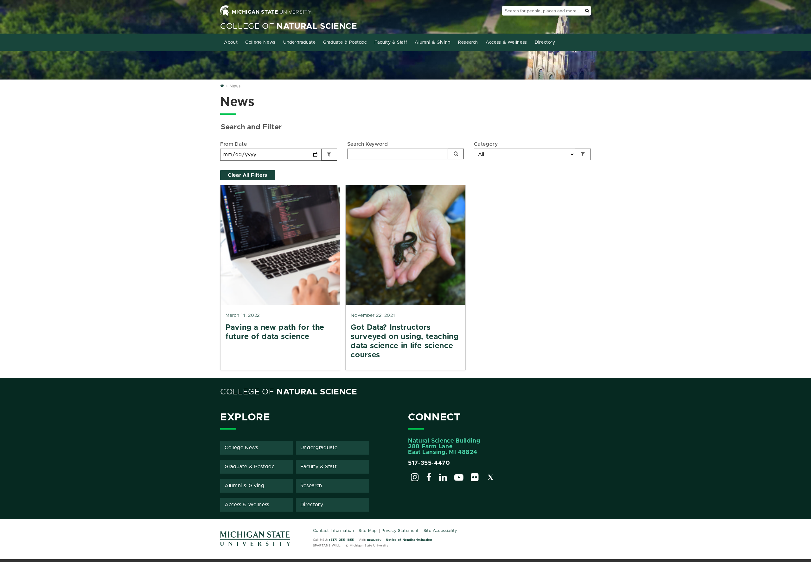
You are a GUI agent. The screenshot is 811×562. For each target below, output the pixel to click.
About (231, 42)
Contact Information (333, 531)
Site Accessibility (440, 531)
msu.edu (374, 539)
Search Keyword (367, 144)
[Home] (222, 86)
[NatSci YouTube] (459, 478)
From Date (233, 144)
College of (288, 26)
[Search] (456, 154)
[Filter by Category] (583, 154)
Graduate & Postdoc (345, 42)
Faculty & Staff (390, 42)
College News (260, 42)
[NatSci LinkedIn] (443, 478)
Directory (545, 42)
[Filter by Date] (329, 155)
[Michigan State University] (255, 540)
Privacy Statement (400, 531)
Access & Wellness (506, 42)
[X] (490, 478)
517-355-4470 (429, 463)
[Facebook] (429, 478)
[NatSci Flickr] (475, 478)
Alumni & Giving (432, 42)
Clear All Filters (247, 175)
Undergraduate (299, 42)
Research (468, 42)
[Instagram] (415, 478)
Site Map (368, 531)
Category (486, 144)
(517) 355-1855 (341, 539)
